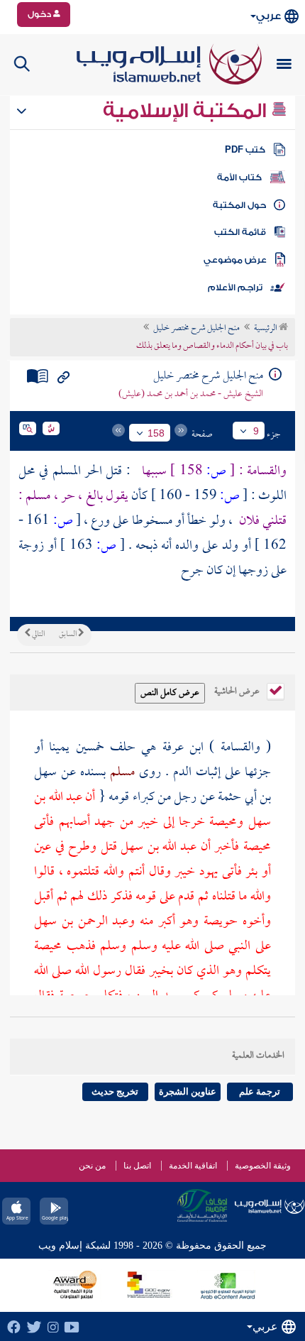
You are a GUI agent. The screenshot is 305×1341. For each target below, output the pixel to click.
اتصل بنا (137, 1166)
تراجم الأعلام (235, 287)
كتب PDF (245, 150)
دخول (40, 14)
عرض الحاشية (238, 690)
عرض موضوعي (235, 260)
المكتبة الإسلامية (187, 110)
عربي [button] (268, 16)
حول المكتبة (239, 205)
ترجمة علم (259, 1091)
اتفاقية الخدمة (193, 1166)
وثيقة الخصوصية (263, 1166)
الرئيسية (266, 328)
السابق (68, 634)
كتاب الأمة (239, 177)
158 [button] (156, 433)
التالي (37, 634)
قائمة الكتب (240, 232)
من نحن (92, 1166)
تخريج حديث (115, 1091)
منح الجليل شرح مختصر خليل (196, 328)
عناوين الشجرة (187, 1091)
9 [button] (256, 431)
